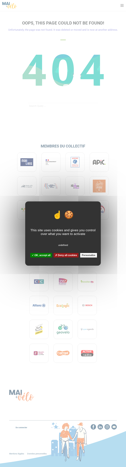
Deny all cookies (67, 255)
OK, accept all (42, 255)
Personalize (88, 255)
